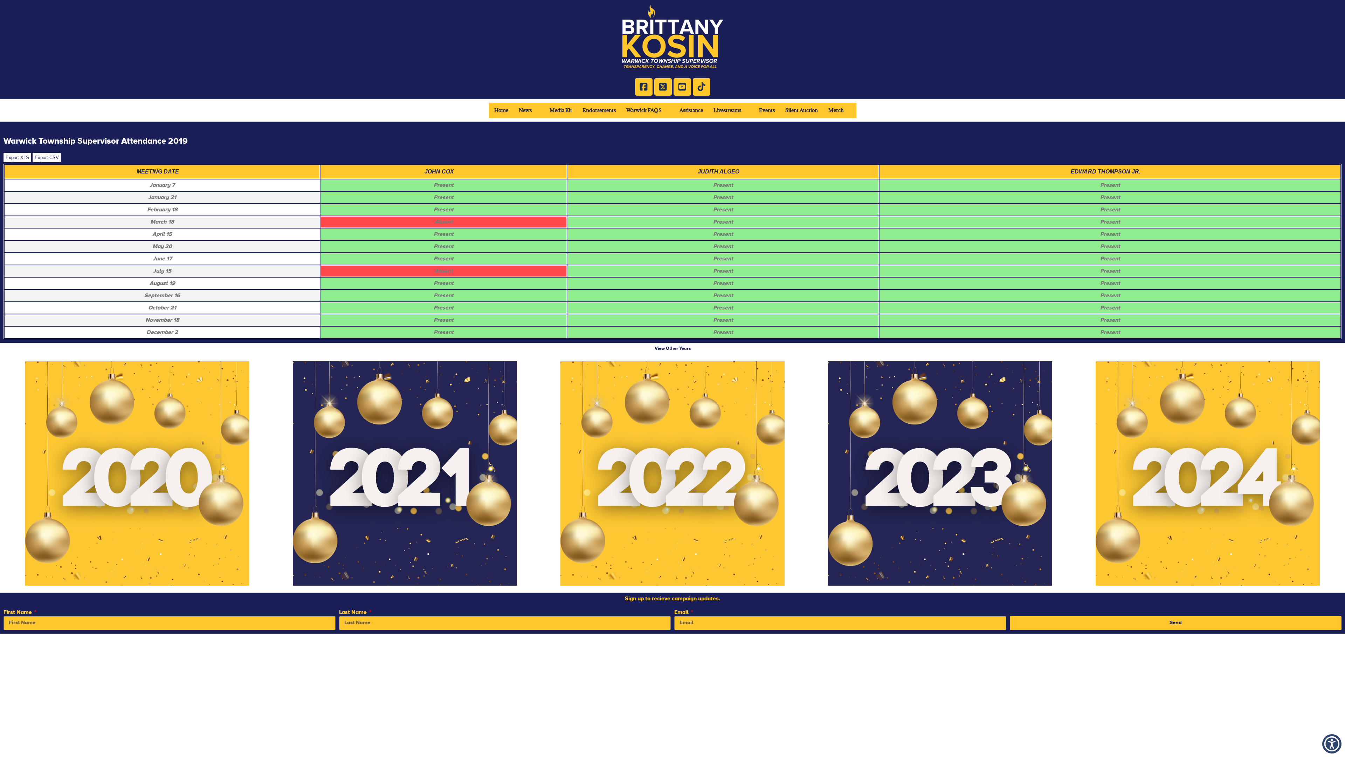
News (525, 110)
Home (501, 110)
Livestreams (727, 110)
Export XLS (17, 157)
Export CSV (47, 157)
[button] (528, 110)
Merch (836, 110)
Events (767, 110)
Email (682, 612)
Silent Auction (801, 110)
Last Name (353, 612)
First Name (18, 612)
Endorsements (599, 110)
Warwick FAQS (644, 110)
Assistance (691, 110)
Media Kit (561, 110)
